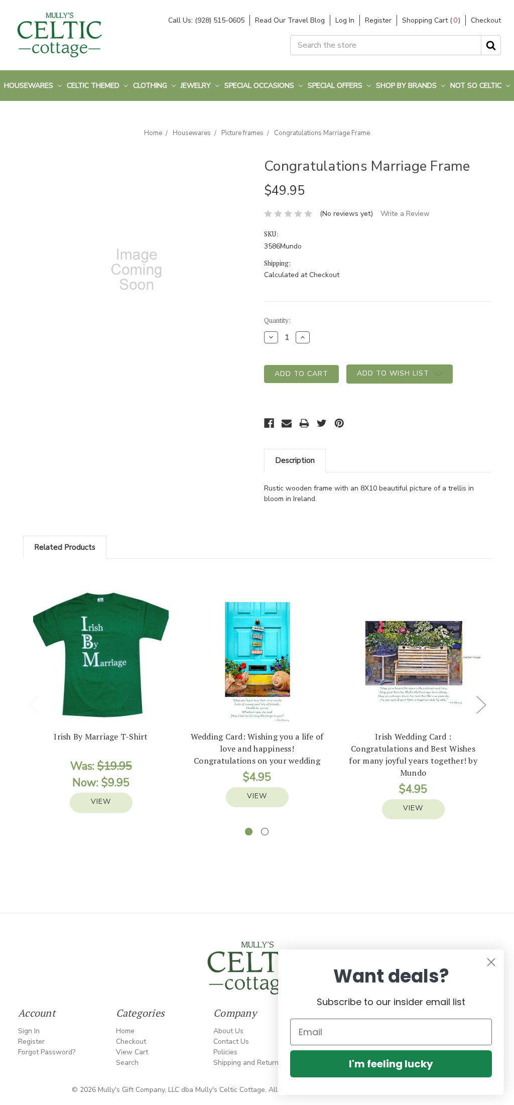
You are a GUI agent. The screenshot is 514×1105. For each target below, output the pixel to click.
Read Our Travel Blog (290, 20)
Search (127, 1062)
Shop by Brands (407, 85)
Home (153, 133)
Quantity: (277, 320)
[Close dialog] (491, 962)
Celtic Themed (94, 85)
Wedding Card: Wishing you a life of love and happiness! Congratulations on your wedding (257, 748)
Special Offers (336, 85)
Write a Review (405, 213)
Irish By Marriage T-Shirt (101, 736)
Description (295, 460)
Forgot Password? (46, 1052)
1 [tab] (248, 831)
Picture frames (242, 133)
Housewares (29, 85)
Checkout (486, 20)
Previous (33, 704)
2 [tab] (265, 831)
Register (378, 20)
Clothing (151, 85)
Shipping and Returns (247, 1062)
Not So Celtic (476, 85)
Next (481, 704)
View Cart (132, 1052)
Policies (225, 1052)
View (101, 801)
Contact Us (231, 1041)
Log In (344, 20)
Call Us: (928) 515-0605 (206, 20)
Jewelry (197, 85)
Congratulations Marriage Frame (322, 133)
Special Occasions (260, 85)
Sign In (29, 1031)
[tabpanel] (101, 701)
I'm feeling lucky (391, 1064)
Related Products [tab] (64, 547)
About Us (228, 1031)
